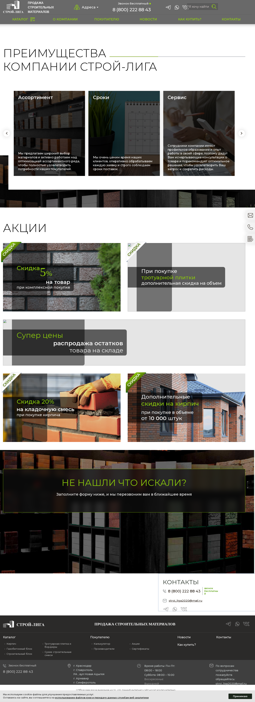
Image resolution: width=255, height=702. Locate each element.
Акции (136, 643)
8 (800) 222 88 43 (132, 9)
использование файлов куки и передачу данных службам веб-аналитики (102, 697)
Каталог (9, 637)
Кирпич (11, 643)
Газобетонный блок (19, 648)
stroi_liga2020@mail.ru (185, 600)
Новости (184, 637)
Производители (104, 648)
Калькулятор (102, 643)
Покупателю (100, 637)
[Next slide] (241, 133)
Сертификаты (140, 648)
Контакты (223, 637)
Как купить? (186, 644)
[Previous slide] (6, 133)
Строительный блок (19, 653)
